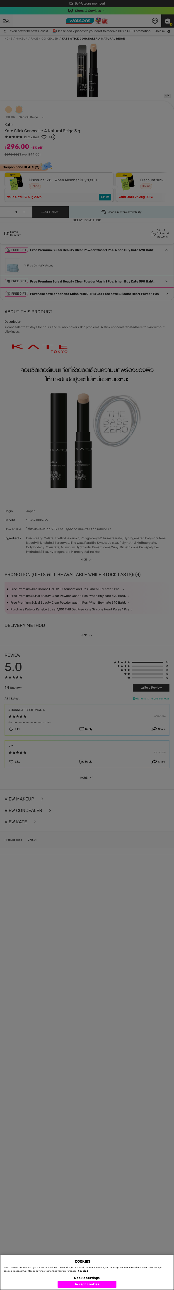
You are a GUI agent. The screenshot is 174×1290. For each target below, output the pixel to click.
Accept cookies (87, 1284)
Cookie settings (87, 1278)
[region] (87, 1272)
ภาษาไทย (83, 1271)
